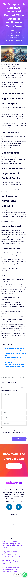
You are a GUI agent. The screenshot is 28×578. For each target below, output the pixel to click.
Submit (19, 439)
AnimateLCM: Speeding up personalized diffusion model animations (13, 360)
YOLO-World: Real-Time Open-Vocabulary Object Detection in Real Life (14, 367)
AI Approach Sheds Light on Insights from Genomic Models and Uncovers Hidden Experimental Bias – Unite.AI (12, 553)
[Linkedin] (9, 507)
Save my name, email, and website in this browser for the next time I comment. (14, 431)
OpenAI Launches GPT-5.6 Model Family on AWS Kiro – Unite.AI (11, 562)
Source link (4, 340)
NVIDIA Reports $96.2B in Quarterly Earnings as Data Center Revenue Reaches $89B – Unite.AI (12, 544)
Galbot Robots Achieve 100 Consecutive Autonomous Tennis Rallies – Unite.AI (11, 569)
